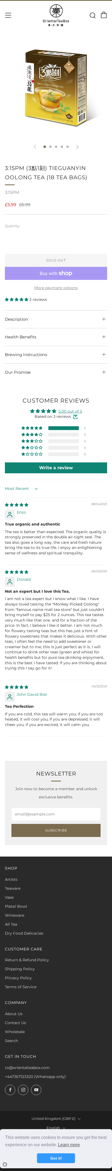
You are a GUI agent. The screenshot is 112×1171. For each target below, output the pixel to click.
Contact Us (15, 1022)
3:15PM (12, 192)
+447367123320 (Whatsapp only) (35, 1076)
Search (11, 1040)
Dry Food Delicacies (24, 933)
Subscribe (56, 830)
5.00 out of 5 (70, 411)
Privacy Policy (18, 977)
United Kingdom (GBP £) (53, 1119)
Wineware (14, 915)
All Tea (11, 924)
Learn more (69, 1144)
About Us (14, 1013)
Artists (11, 879)
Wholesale (15, 1031)
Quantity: (12, 226)
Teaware (12, 888)
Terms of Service (20, 986)
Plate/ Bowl (16, 906)
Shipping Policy (20, 968)
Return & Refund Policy (27, 959)
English (53, 1128)
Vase (9, 897)
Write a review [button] (56, 467)
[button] (17, 299)
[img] (16, 504)
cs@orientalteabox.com (27, 1067)
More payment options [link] (56, 287)
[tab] (44, 147)
